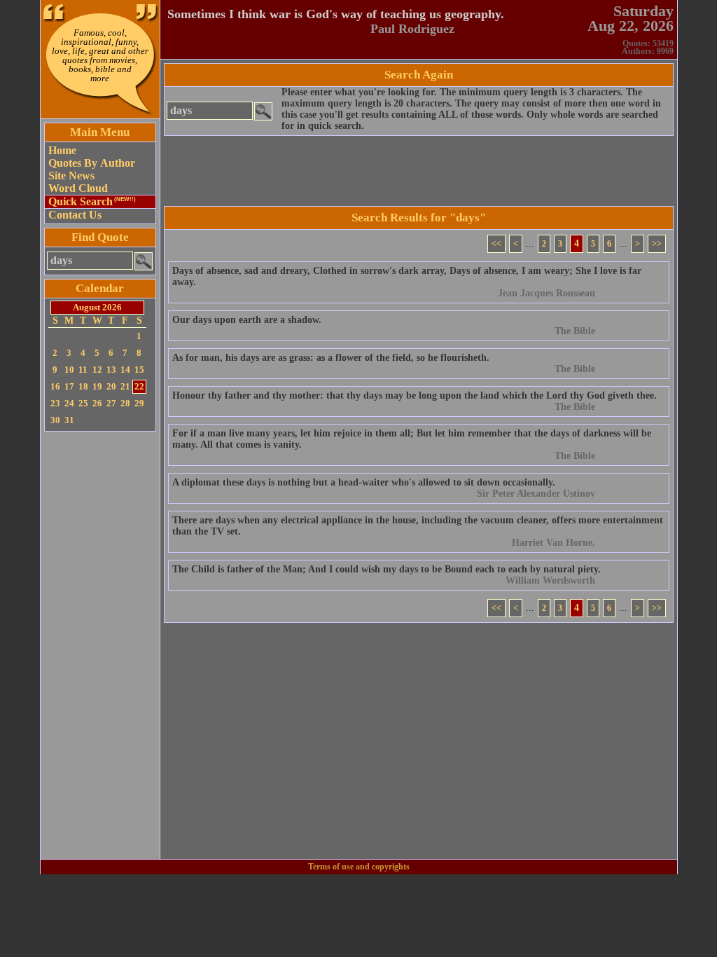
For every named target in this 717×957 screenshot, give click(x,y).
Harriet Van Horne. (553, 542)
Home (62, 150)
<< (496, 244)
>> (657, 244)
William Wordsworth (550, 580)
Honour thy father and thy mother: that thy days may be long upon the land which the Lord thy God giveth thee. (414, 395)
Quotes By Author (91, 163)
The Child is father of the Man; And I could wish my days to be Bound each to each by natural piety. (386, 569)
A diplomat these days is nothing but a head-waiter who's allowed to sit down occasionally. (363, 482)
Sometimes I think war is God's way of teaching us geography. (335, 14)
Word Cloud (78, 188)
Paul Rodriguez (412, 29)
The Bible (575, 331)
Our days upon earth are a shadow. (246, 320)
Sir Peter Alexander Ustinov (536, 493)
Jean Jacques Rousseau (546, 293)
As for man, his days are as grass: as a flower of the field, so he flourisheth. (330, 357)
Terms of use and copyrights (359, 867)
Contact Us (75, 215)
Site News (71, 175)
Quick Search (92, 201)
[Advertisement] (100, 645)
